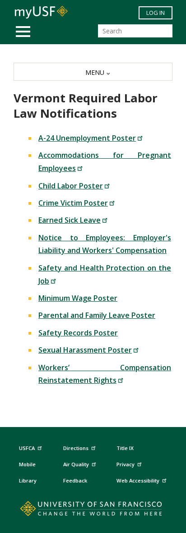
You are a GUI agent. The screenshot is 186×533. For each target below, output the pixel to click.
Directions (75, 448)
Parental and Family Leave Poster (96, 315)
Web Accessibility (137, 480)
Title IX (125, 448)
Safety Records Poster (78, 333)
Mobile (27, 464)
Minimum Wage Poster (77, 298)
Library (28, 480)
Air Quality (76, 464)
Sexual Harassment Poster (85, 350)
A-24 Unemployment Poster (87, 138)
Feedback (75, 480)
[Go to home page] (93, 510)
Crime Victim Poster (73, 203)
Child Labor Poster (70, 186)
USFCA (27, 448)
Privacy (125, 464)
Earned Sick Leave (69, 220)
